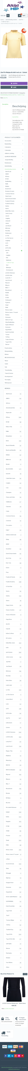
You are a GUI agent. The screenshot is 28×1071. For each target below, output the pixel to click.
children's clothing (9, 153)
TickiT (13, 916)
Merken (7, 354)
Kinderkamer (8, 163)
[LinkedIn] (12, 1055)
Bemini (13, 464)
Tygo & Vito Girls (13, 939)
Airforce (13, 403)
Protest (13, 836)
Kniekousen (8, 233)
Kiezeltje (7, 230)
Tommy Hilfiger (13, 920)
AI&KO (7, 174)
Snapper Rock (13, 883)
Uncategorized (8, 376)
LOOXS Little (8, 275)
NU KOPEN (15, 117)
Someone (7, 327)
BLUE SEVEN (13, 469)
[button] (24, 30)
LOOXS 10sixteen (13, 732)
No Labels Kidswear (13, 807)
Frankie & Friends (9, 201)
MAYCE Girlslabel (13, 770)
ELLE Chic (13, 558)
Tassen (7, 334)
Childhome (13, 502)
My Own (13, 803)
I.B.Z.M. (13, 624)
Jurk (7, 253)
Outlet (6, 364)
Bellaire (7, 186)
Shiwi (13, 868)
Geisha (7, 206)
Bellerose (13, 460)
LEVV (6, 245)
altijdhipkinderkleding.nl (14, 1069)
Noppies (13, 821)
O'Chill (7, 297)
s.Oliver (13, 859)
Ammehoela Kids (13, 408)
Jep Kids (13, 662)
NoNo (6, 295)
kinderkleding (8, 166)
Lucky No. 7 (8, 278)
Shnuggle (13, 873)
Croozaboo (13, 525)
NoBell (7, 292)
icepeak (13, 629)
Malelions (13, 756)
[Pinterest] (22, 1055)
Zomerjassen (9, 270)
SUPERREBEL (13, 901)
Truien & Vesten (9, 339)
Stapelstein (13, 892)
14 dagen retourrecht (22, 1018)
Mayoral (7, 283)
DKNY (13, 544)
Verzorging (7, 379)
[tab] (6, 104)
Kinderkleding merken (6, 95)
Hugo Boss (13, 619)
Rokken (7, 315)
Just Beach (8, 226)
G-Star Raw (13, 586)
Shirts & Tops (9, 320)
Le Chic (7, 235)
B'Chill (6, 179)
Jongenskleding (9, 160)
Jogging (7, 218)
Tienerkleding (8, 370)
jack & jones (13, 652)
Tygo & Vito (8, 342)
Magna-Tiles (13, 751)
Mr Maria (13, 798)
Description (5, 104)
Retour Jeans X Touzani (13, 854)
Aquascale (13, 413)
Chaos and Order (13, 497)
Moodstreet (8, 290)
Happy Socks (13, 605)
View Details (14, 986)
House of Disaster (13, 615)
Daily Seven (8, 196)
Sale (6, 367)
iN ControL (13, 638)
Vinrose (7, 344)
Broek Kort (8, 189)
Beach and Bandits (13, 450)
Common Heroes (9, 193)
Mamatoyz (13, 760)
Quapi (6, 305)
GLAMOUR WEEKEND (10, 156)
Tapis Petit (13, 911)
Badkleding (8, 181)
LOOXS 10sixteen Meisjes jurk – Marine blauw (14, 1003)
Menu (2, 15)
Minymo (7, 285)
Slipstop (13, 878)
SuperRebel (8, 329)
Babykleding (8, 144)
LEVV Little (8, 248)
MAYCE (13, 765)
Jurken (7, 223)
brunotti (13, 474)
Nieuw (6, 360)
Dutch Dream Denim (10, 198)
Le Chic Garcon (9, 238)
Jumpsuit (7, 221)
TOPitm (7, 337)
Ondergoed (8, 300)
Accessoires (8, 141)
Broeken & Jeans (9, 191)
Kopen (15, 83)
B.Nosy (7, 176)
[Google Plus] (15, 1055)
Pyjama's (7, 302)
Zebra (13, 967)
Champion (13, 492)
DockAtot (13, 549)
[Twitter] (9, 1055)
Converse (13, 521)
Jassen (7, 216)
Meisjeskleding (8, 351)
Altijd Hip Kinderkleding (7, 1067)
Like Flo (14, 95)
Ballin (6, 184)
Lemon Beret (13, 699)
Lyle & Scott (8, 280)
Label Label (13, 685)
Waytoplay (13, 953)
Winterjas (8, 267)
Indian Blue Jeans (9, 211)
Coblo (13, 511)
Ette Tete (13, 563)
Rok (7, 257)
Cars (13, 488)
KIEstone (7, 228)
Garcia (13, 591)
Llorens (13, 727)
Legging (8, 255)
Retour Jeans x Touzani (11, 312)
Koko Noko (13, 680)
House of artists (13, 610)
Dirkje (13, 539)
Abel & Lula (8, 171)
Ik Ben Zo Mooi (13, 633)
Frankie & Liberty (9, 203)
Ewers (13, 568)
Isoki (13, 648)
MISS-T (7, 287)
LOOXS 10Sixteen (10, 273)
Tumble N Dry (13, 930)
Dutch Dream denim (13, 554)
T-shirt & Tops (20, 95)
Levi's (6, 243)
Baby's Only (13, 427)
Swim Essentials (9, 332)
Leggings (7, 240)
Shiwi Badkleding (9, 322)
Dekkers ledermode (13, 535)
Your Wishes (13, 963)
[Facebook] (5, 1055)
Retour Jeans (8, 310)
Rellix (6, 307)
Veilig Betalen (7, 1018)
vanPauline (13, 944)
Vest (7, 265)
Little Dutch (13, 723)
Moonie (13, 793)
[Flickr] (19, 1055)
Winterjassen (8, 383)
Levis (13, 704)
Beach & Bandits (13, 445)
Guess (7, 208)
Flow (13, 572)
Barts (13, 441)
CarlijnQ (13, 483)
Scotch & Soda (13, 864)
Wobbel (13, 958)
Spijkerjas (8, 260)
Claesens (13, 507)
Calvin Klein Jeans (13, 478)
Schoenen (8, 317)
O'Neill (13, 831)
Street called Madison (13, 897)
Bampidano (13, 436)
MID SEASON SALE (10, 357)
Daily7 (13, 530)
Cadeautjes (8, 150)
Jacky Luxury (8, 213)
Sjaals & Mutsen (9, 324)
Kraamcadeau (8, 348)
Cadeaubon (8, 147)
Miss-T (13, 784)
